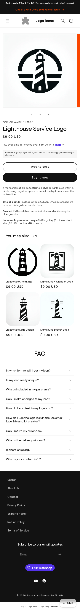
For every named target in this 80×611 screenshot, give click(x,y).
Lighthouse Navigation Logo (56, 281)
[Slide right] (48, 114)
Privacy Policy (16, 505)
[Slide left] (32, 114)
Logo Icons (33, 595)
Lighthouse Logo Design (20, 329)
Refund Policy (16, 522)
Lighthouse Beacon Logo (54, 329)
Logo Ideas (32, 607)
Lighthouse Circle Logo (19, 281)
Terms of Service (18, 530)
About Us (13, 488)
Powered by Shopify (52, 595)
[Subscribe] (60, 554)
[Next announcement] (73, 10)
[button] (7, 21)
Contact (12, 497)
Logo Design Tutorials (49, 607)
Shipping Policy (16, 513)
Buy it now (40, 177)
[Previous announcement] (7, 10)
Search (11, 480)
